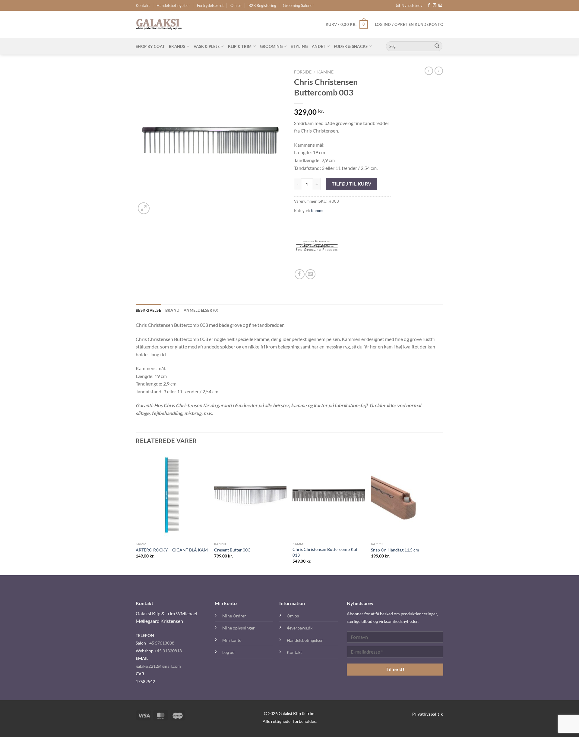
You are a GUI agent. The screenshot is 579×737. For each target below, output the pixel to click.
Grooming (271, 46)
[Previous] (136, 513)
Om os (236, 5)
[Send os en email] (440, 5)
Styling (299, 46)
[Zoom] (144, 208)
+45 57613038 (160, 642)
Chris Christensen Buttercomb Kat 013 (325, 552)
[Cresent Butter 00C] (250, 495)
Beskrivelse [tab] (148, 310)
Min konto (232, 640)
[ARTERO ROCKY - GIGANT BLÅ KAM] (172, 495)
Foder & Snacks (351, 46)
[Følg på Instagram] (434, 5)
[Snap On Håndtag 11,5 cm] (407, 495)
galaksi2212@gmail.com (158, 666)
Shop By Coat (150, 46)
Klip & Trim (240, 46)
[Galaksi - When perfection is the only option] (159, 24)
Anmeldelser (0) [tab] (201, 310)
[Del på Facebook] (300, 274)
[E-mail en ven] (310, 274)
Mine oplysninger (238, 627)
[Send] (437, 46)
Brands (177, 46)
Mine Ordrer (234, 615)
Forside (303, 72)
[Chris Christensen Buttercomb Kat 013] (329, 495)
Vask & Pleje (207, 46)
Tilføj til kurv (352, 183)
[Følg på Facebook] (429, 5)
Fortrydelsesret (210, 5)
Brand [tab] (172, 310)
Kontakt (143, 5)
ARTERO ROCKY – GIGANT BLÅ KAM (172, 549)
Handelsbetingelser (173, 5)
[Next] (443, 513)
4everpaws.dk (299, 627)
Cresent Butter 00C (232, 549)
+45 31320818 (168, 650)
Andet (318, 46)
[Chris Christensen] (316, 246)
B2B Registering (262, 5)
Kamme (325, 72)
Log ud (228, 652)
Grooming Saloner (298, 5)
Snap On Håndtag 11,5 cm (395, 549)
